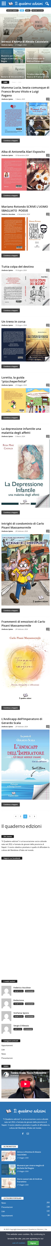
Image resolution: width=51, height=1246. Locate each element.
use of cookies (18, 1243)
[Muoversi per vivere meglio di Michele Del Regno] (8, 1169)
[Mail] (28, 1133)
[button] (46, 4)
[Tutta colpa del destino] (25, 289)
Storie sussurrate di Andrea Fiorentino (35, 59)
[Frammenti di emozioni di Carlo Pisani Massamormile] (25, 667)
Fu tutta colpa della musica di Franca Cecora (38, 75)
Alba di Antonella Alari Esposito (23, 152)
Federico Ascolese (8, 214)
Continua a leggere (11, 140)
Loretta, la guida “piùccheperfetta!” (14, 379)
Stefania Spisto (7, 45)
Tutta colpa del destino (17, 266)
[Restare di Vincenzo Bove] (13, 73)
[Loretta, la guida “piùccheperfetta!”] (25, 400)
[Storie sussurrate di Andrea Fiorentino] (8, 1183)
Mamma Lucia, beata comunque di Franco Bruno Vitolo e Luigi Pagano (25, 91)
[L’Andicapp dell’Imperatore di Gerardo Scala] (25, 765)
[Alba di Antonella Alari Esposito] (25, 174)
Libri (22, 10)
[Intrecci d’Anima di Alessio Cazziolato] (25, 31)
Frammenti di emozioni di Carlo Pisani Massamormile (23, 623)
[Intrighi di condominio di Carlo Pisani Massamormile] (25, 569)
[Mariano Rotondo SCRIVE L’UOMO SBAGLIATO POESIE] (25, 234)
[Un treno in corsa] (25, 344)
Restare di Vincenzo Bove (12, 77)
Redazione (18, 1000)
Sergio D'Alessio (21, 1025)
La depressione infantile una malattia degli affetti (21, 431)
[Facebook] (23, 1133)
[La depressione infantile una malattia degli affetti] (25, 473)
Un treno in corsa (13, 321)
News (28, 10)
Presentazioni (37, 10)
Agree (33, 1243)
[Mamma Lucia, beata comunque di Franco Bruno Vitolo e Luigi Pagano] (25, 119)
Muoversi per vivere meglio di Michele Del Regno (11, 58)
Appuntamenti (12, 10)
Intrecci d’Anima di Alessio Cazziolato (24, 41)
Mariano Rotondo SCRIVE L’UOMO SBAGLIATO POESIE (24, 208)
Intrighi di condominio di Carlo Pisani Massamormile (22, 525)
